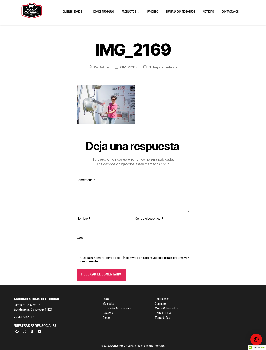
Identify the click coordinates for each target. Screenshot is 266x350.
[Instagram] (24, 331)
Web (80, 238)
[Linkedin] (32, 331)
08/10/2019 (128, 67)
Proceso (152, 12)
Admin (104, 67)
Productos (129, 12)
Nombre (83, 218)
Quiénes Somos (72, 12)
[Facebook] (17, 331)
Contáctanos (230, 12)
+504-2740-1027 (24, 317)
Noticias (208, 12)
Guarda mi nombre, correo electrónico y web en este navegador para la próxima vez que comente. (134, 259)
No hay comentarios (163, 67)
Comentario (86, 180)
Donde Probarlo (103, 12)
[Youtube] (39, 331)
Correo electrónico (149, 218)
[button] (256, 339)
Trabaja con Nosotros (180, 12)
